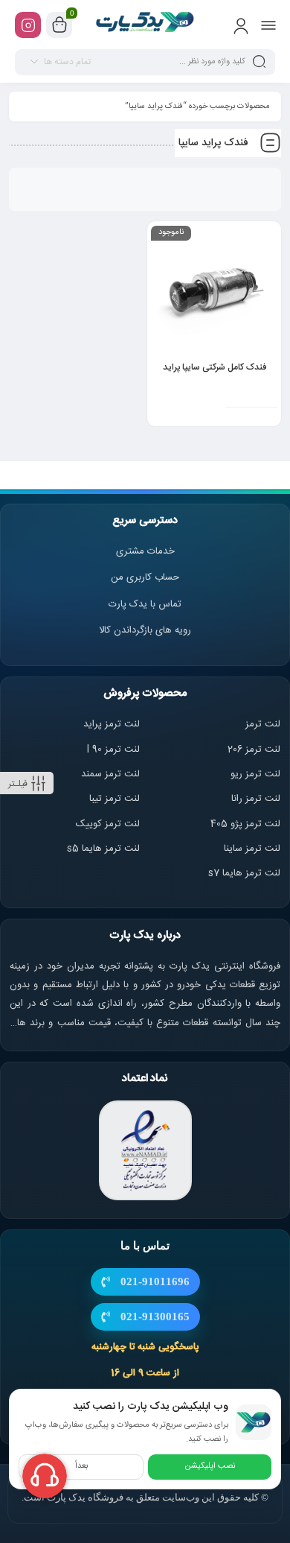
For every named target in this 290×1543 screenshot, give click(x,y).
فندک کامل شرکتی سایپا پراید (214, 367)
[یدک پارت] (145, 24)
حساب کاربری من (145, 577)
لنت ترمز (262, 724)
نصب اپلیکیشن (209, 1466)
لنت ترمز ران (256, 798)
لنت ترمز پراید (111, 724)
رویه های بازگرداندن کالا (145, 630)
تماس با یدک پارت (145, 604)
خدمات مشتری (145, 551)
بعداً (81, 1466)
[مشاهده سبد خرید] (59, 25)
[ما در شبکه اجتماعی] (28, 25)
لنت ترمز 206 (254, 749)
